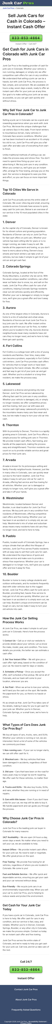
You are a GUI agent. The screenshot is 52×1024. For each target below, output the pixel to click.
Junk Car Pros (8, 8)
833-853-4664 (26, 38)
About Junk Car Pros (26, 999)
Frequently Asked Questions (26, 1009)
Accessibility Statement (37, 1022)
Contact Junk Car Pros (26, 989)
